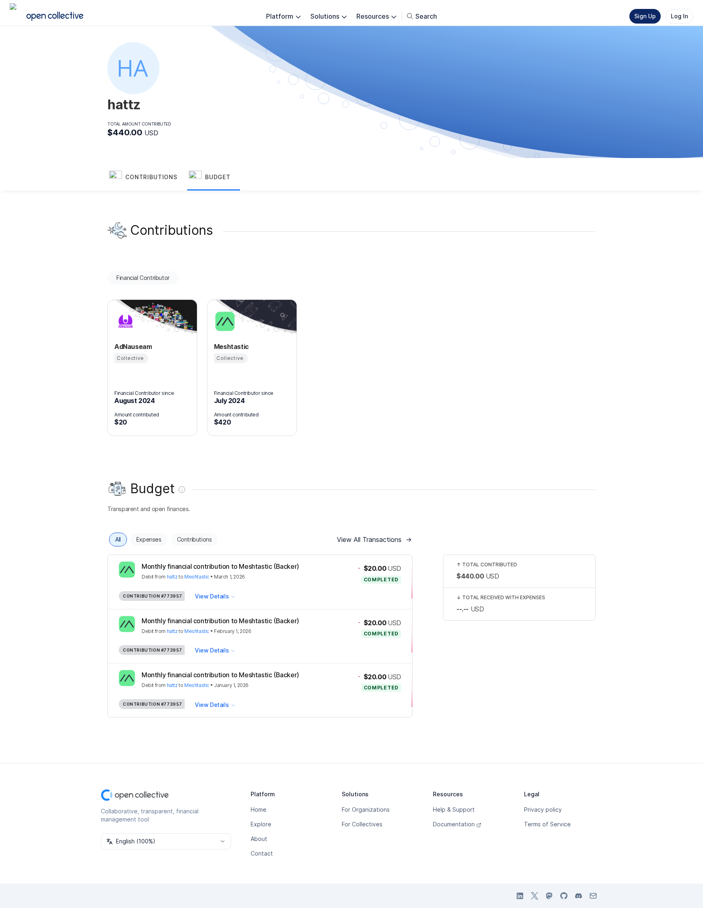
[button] (147, 178)
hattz (172, 577)
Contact (262, 853)
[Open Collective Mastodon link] (549, 895)
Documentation (454, 824)
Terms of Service (547, 824)
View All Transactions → (374, 539)
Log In (679, 16)
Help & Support (454, 809)
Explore (261, 824)
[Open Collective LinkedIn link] (520, 895)
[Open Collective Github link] (564, 895)
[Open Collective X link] (534, 895)
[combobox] (166, 841)
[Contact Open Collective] (593, 895)
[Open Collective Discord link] (578, 895)
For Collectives (362, 824)
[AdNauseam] (124, 321)
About (259, 838)
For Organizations (366, 809)
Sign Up (645, 16)
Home (258, 809)
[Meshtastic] (223, 321)
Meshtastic (196, 577)
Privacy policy (543, 809)
